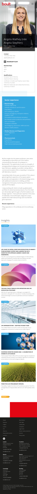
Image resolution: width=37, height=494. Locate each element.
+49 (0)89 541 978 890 (7, 460)
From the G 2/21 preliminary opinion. (12, 384)
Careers (4, 426)
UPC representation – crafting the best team (15, 325)
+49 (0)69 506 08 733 (23, 448)
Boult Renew (22, 420)
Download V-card (12, 61)
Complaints (21, 426)
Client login (21, 422)
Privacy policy (22, 435)
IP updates (5, 225)
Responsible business (7, 433)
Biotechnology (9, 103)
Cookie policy (22, 424)
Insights (4, 424)
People (4, 420)
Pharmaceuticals (10, 138)
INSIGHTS (4, 396)
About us (5, 431)
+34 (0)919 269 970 (23, 463)
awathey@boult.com (9, 58)
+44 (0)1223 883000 (7, 477)
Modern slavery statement (24, 431)
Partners (21, 433)
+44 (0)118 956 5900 (23, 476)
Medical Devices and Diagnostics (15, 131)
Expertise (5, 422)
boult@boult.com (6, 451)
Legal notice (21, 428)
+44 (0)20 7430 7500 (9, 55)
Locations (5, 435)
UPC (4, 428)
